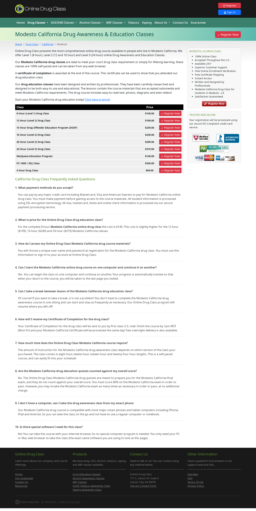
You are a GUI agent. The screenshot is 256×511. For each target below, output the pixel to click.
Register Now (229, 34)
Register (231, 5)
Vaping (147, 22)
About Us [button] (161, 22)
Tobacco (133, 22)
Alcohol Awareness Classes (88, 478)
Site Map (193, 474)
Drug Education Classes (87, 474)
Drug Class (32, 44)
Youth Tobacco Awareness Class (91, 486)
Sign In (230, 12)
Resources (21, 486)
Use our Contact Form (143, 486)
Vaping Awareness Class (87, 489)
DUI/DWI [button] (62, 22)
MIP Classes (80, 482)
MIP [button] (114, 22)
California (47, 44)
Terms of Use (195, 482)
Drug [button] (36, 22)
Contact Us (180, 22)
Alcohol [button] (90, 22)
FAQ (190, 478)
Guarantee (198, 22)
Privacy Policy (196, 486)
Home (21, 22)
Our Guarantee (24, 478)
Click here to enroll (97, 99)
